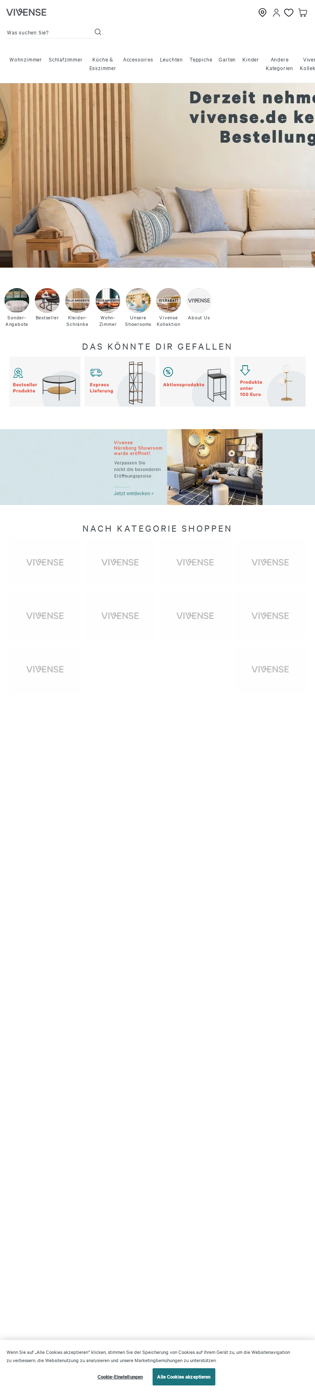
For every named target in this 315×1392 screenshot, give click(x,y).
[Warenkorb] (303, 13)
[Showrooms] (262, 13)
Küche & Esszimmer (102, 63)
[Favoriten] (289, 13)
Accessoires (138, 59)
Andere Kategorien (279, 63)
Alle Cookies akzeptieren (183, 1376)
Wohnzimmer (25, 59)
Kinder (250, 59)
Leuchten (171, 59)
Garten (227, 59)
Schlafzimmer (66, 59)
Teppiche (200, 59)
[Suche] (98, 32)
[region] (157, 1366)
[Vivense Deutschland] (26, 13)
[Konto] (276, 13)
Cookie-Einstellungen (120, 1376)
